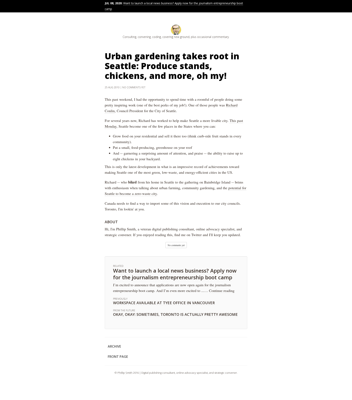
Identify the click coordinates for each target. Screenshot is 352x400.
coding (156, 37)
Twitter (196, 234)
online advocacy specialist (215, 229)
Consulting (129, 37)
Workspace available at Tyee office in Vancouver (164, 302)
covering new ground (175, 37)
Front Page (118, 356)
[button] (176, 245)
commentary (220, 37)
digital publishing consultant (173, 229)
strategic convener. (118, 234)
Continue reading (221, 290)
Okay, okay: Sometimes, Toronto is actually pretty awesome (175, 314)
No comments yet (133, 87)
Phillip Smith (126, 229)
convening (144, 37)
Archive (114, 346)
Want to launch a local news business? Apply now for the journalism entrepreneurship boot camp (174, 274)
